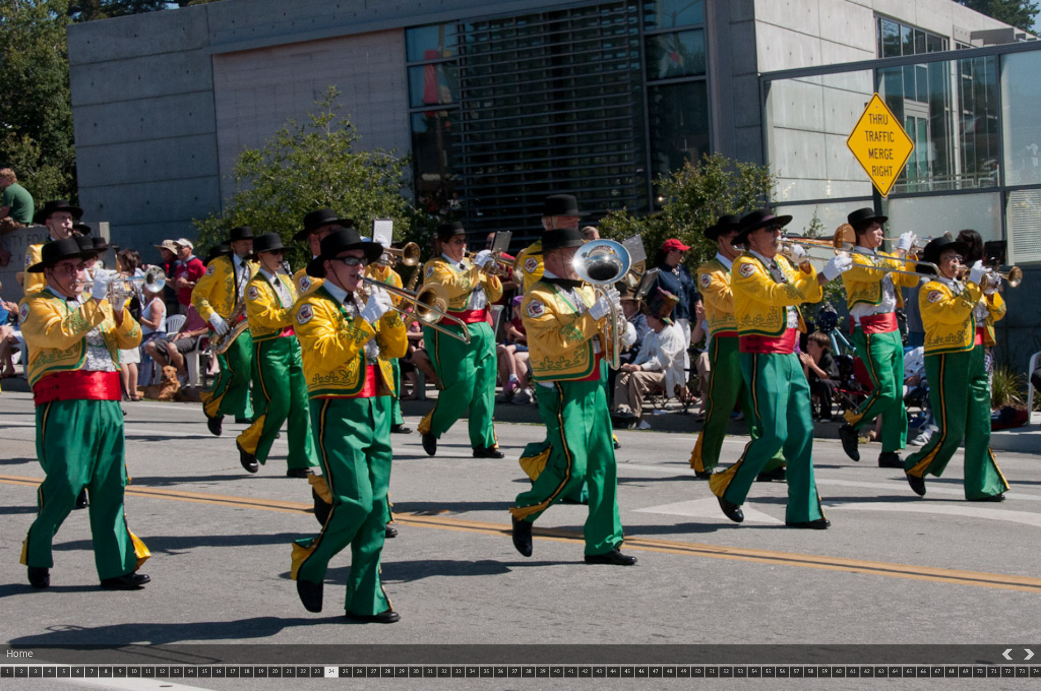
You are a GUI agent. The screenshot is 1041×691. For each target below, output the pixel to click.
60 (838, 672)
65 (909, 672)
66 (923, 672)
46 (641, 672)
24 (331, 672)
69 (965, 672)
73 (1022, 672)
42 (585, 672)
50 (698, 672)
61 (853, 672)
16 (218, 672)
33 (458, 672)
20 (275, 672)
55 (768, 672)
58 (810, 672)
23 (317, 672)
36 (500, 672)
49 (683, 672)
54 (754, 672)
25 (345, 672)
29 (401, 672)
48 (669, 672)
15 (204, 672)
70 (979, 672)
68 (951, 672)
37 (514, 672)
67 (937, 672)
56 (782, 672)
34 (472, 672)
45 (627, 672)
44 (613, 672)
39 (542, 672)
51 (712, 672)
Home (20, 654)
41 (571, 672)
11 (148, 672)
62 (867, 672)
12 (162, 672)
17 (232, 672)
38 (528, 672)
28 (387, 672)
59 (824, 672)
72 (1008, 672)
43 (599, 672)
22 (303, 672)
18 (246, 672)
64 (895, 672)
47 (655, 672)
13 (176, 672)
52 (726, 672)
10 (134, 672)
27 (373, 672)
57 (796, 672)
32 (444, 672)
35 (486, 672)
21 (289, 672)
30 (416, 672)
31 (430, 672)
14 (190, 672)
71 (994, 672)
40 (557, 672)
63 (881, 672)
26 (359, 672)
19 (261, 672)
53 (740, 672)
